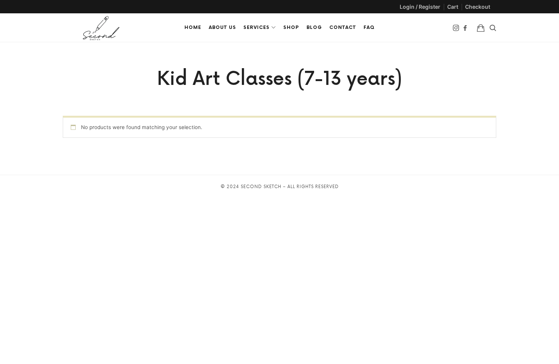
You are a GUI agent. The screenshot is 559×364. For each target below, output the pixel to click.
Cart (452, 6)
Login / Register (420, 6)
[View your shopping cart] (481, 27)
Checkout (477, 6)
